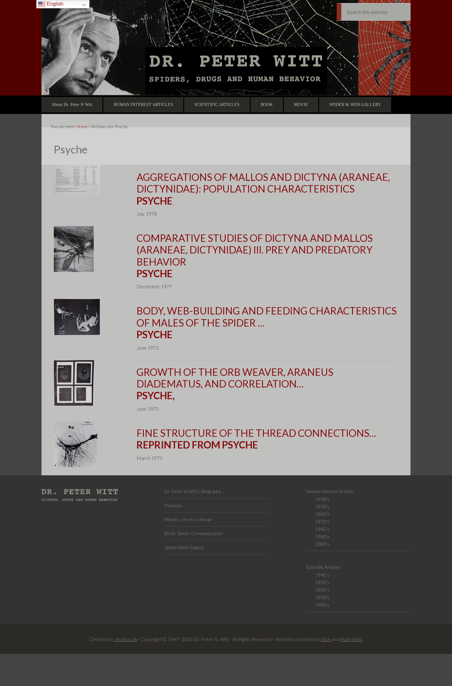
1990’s (322, 536)
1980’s (322, 529)
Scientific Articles (323, 567)
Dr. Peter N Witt (226, 47)
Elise (326, 639)
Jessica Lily (126, 639)
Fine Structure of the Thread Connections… (256, 439)
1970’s (322, 521)
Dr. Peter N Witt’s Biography (193, 491)
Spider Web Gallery (184, 547)
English (54, 3)
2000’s (322, 544)
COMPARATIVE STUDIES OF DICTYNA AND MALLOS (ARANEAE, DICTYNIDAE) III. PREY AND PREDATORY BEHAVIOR (255, 255)
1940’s (322, 499)
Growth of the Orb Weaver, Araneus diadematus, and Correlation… (235, 384)
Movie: (188, 519)
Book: (193, 533)
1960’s (322, 514)
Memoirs (173, 505)
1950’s (322, 506)
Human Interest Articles (330, 491)
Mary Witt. (351, 639)
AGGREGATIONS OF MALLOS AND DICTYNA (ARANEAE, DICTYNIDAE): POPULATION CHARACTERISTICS (263, 189)
